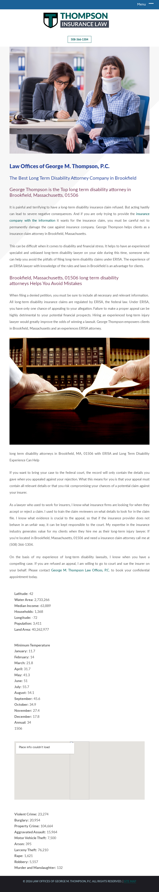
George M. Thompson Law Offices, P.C (80, 570)
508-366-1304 (79, 39)
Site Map (130, 881)
